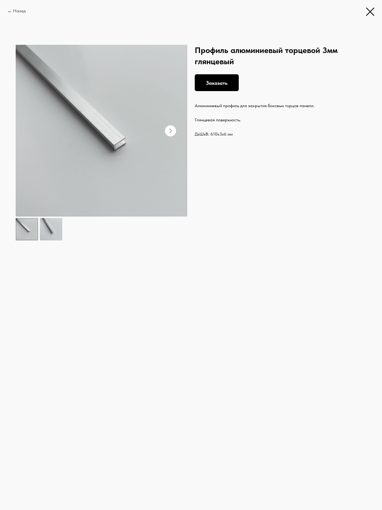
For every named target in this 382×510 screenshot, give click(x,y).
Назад (19, 10)
